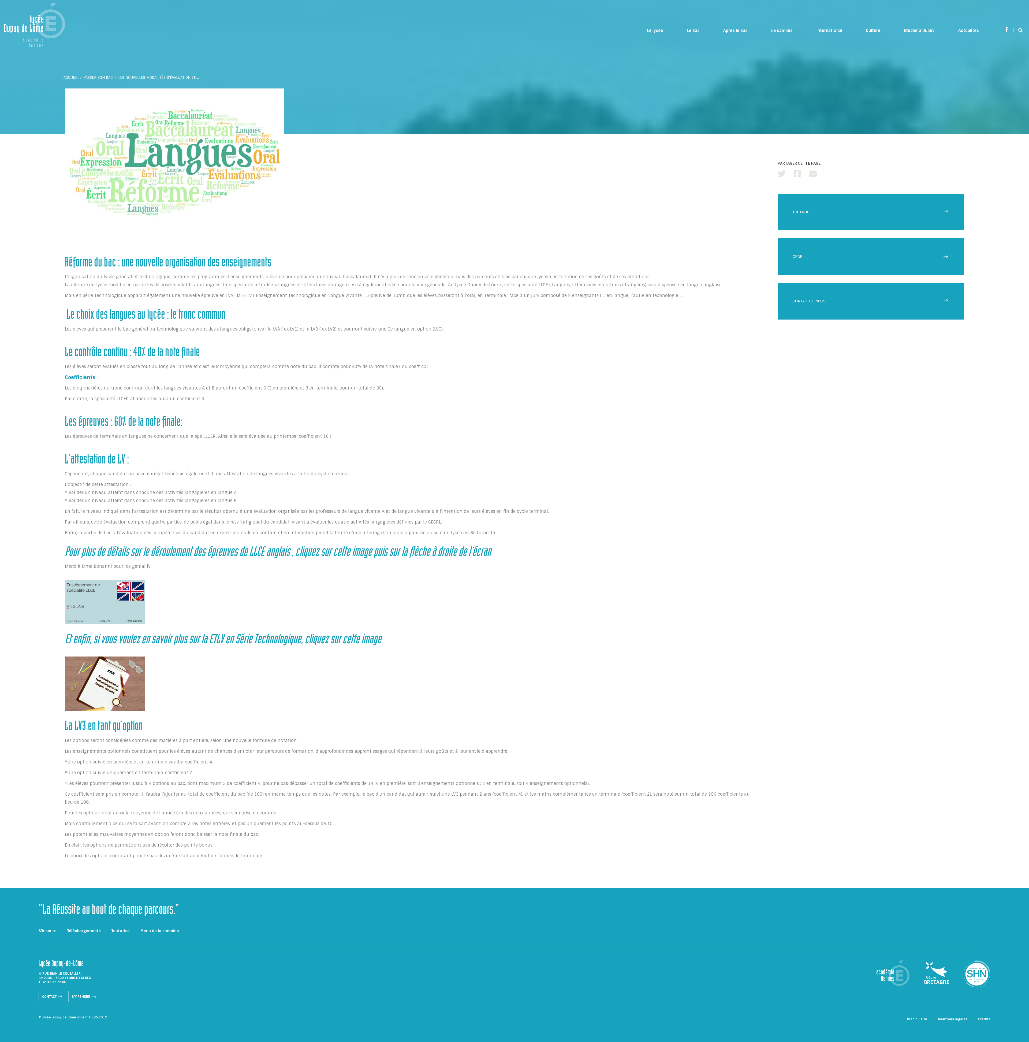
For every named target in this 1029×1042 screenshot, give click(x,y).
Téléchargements (84, 930)
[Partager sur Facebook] (797, 174)
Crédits (984, 1019)
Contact (49, 997)
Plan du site (917, 1019)
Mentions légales (952, 1019)
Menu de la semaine (159, 930)
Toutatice (120, 930)
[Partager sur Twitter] (782, 174)
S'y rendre (81, 997)
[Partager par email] (813, 174)
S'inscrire (48, 930)
